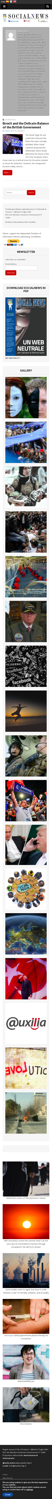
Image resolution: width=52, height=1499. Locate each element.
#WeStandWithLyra (26, 1381)
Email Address (11, 264)
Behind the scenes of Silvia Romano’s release (26, 1198)
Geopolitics (10, 120)
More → (7, 172)
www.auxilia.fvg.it (23, 1463)
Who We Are (8, 1478)
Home (5, 1474)
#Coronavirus (26, 1424)
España (7, 1)
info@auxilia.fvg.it (17, 1466)
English (14, 1)
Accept (7, 1495)
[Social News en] (26, 16)
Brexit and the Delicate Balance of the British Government (26, 125)
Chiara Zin (9, 131)
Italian (11, 1)
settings (29, 1489)
